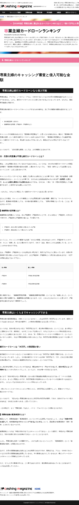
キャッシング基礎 (15, 12)
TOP (3, 12)
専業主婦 (39, 12)
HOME (2, 16)
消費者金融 (28, 12)
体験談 (59, 12)
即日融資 (49, 12)
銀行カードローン (71, 12)
